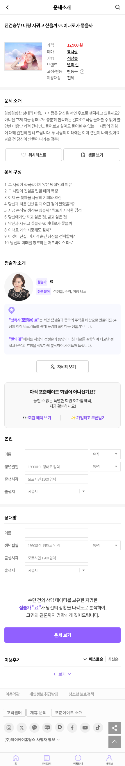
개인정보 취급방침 (43, 694)
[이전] (7, 7)
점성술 (72, 58)
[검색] (117, 7)
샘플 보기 (95, 155)
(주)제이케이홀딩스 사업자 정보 (29, 739)
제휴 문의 (38, 712)
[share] (114, 728)
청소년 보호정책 (81, 694)
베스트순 (96, 659)
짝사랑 (72, 51)
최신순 (113, 659)
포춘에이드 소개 (69, 712)
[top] (114, 742)
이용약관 (12, 694)
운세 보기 (62, 634)
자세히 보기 (66, 367)
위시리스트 (37, 155)
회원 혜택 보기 (37, 417)
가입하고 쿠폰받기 (88, 417)
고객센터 (14, 712)
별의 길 (72, 64)
